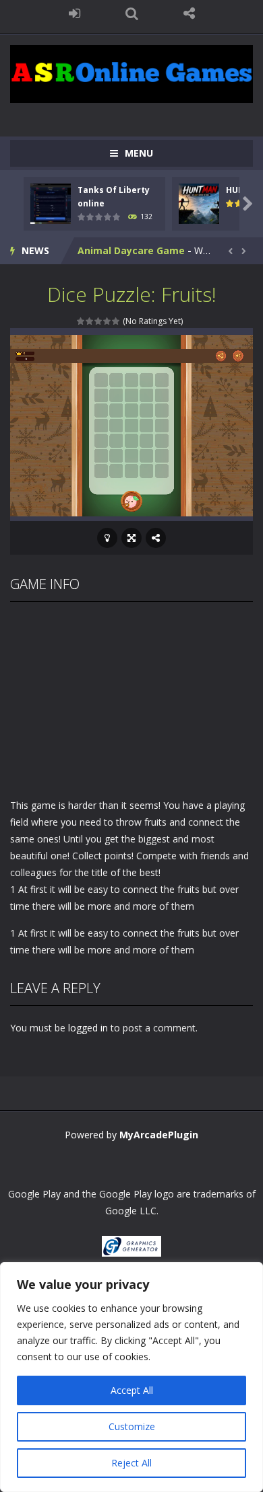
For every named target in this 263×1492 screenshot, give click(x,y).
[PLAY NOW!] (50, 202)
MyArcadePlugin (158, 1134)
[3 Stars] (98, 321)
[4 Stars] (107, 321)
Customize (132, 1426)
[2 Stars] (90, 321)
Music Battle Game (124, 259)
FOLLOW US (189, 13)
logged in (88, 1027)
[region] (131, 1377)
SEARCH (132, 13)
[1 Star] (81, 321)
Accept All (132, 1390)
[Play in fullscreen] (131, 538)
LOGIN (74, 13)
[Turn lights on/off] (107, 538)
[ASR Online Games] (131, 73)
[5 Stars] (116, 321)
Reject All (131, 1462)
